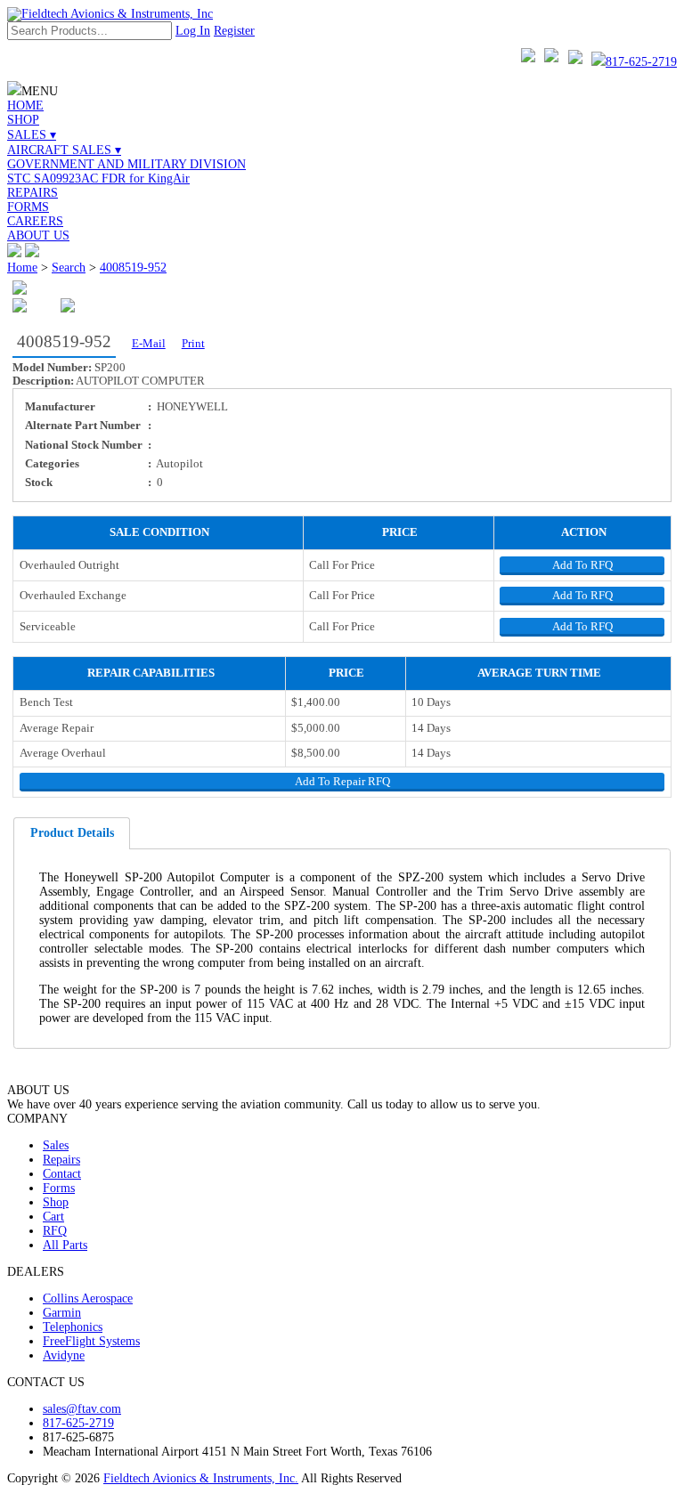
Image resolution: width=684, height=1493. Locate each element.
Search (69, 267)
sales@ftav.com (82, 1409)
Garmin (62, 1312)
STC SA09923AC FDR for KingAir (98, 178)
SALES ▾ (31, 135)
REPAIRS (32, 192)
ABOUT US (38, 235)
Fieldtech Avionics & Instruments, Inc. (200, 1478)
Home (22, 267)
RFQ (55, 1230)
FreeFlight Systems (91, 1341)
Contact (62, 1174)
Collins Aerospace (88, 1298)
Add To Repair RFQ (342, 781)
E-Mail (149, 343)
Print (193, 343)
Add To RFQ (582, 565)
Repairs (61, 1159)
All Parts (65, 1245)
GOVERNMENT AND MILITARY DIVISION (126, 164)
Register (234, 30)
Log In (192, 30)
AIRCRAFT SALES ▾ (64, 150)
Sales (56, 1145)
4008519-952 (133, 267)
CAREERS (35, 221)
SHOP (23, 119)
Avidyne (64, 1355)
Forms (59, 1188)
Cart (53, 1216)
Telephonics (72, 1327)
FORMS (28, 207)
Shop (56, 1202)
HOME (25, 105)
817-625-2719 (641, 62)
